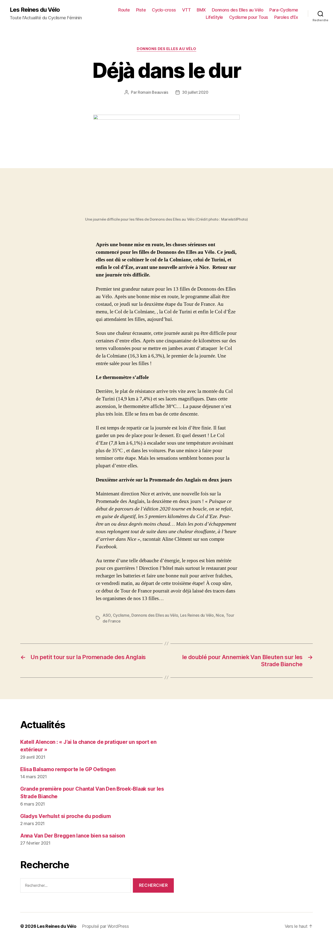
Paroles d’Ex (286, 17)
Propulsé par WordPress (105, 926)
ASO (107, 615)
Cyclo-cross (164, 9)
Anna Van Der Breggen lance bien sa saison (72, 836)
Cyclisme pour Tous (248, 17)
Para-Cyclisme (283, 9)
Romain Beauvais (153, 92)
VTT (186, 9)
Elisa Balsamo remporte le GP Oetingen (68, 769)
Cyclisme (121, 615)
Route (124, 9)
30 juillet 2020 (195, 92)
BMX (201, 9)
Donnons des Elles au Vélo (238, 9)
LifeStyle (214, 17)
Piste (141, 9)
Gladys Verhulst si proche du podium (65, 816)
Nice (220, 615)
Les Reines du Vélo (35, 10)
